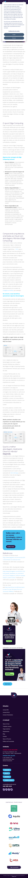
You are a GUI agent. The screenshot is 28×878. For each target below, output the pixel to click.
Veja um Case (6, 724)
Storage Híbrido (12, 539)
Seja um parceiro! (14, 867)
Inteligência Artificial (8, 290)
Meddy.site (14, 876)
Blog (4, 734)
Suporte (6, 773)
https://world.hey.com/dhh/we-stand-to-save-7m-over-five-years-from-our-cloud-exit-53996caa (14, 589)
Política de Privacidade (8, 741)
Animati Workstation (8, 714)
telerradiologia (14, 473)
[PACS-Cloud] (14, 350)
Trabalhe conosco (7, 726)
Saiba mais (10, 546)
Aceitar (14, 34)
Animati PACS (6, 712)
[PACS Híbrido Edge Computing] (14, 437)
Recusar (14, 38)
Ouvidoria (7, 776)
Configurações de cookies (14, 31)
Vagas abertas (6, 729)
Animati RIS (6, 709)
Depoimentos (6, 731)
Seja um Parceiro (7, 739)
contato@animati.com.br (9, 784)
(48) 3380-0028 (7, 786)
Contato (5, 736)
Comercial (7, 770)
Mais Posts (7, 684)
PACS (17, 249)
